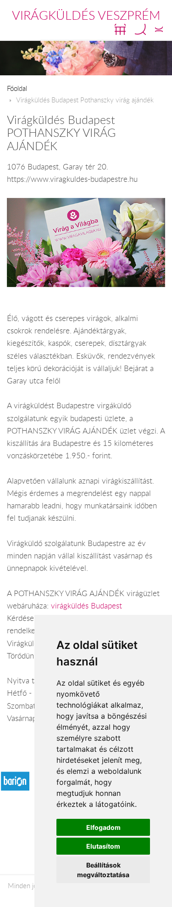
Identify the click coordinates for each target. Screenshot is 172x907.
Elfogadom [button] (103, 827)
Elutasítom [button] (103, 846)
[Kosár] (120, 29)
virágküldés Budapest (86, 606)
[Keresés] (140, 29)
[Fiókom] (159, 29)
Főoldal (17, 88)
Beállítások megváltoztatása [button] (103, 870)
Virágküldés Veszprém (86, 15)
